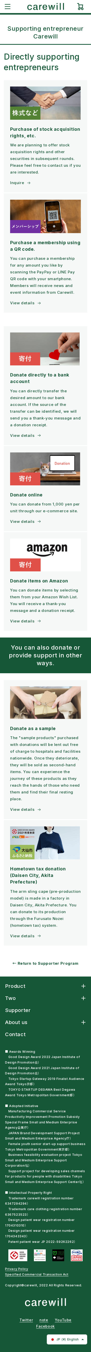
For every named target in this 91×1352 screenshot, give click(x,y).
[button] (7, 6)
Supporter (18, 1010)
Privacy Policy (16, 1269)
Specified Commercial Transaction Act (37, 1274)
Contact (15, 1034)
